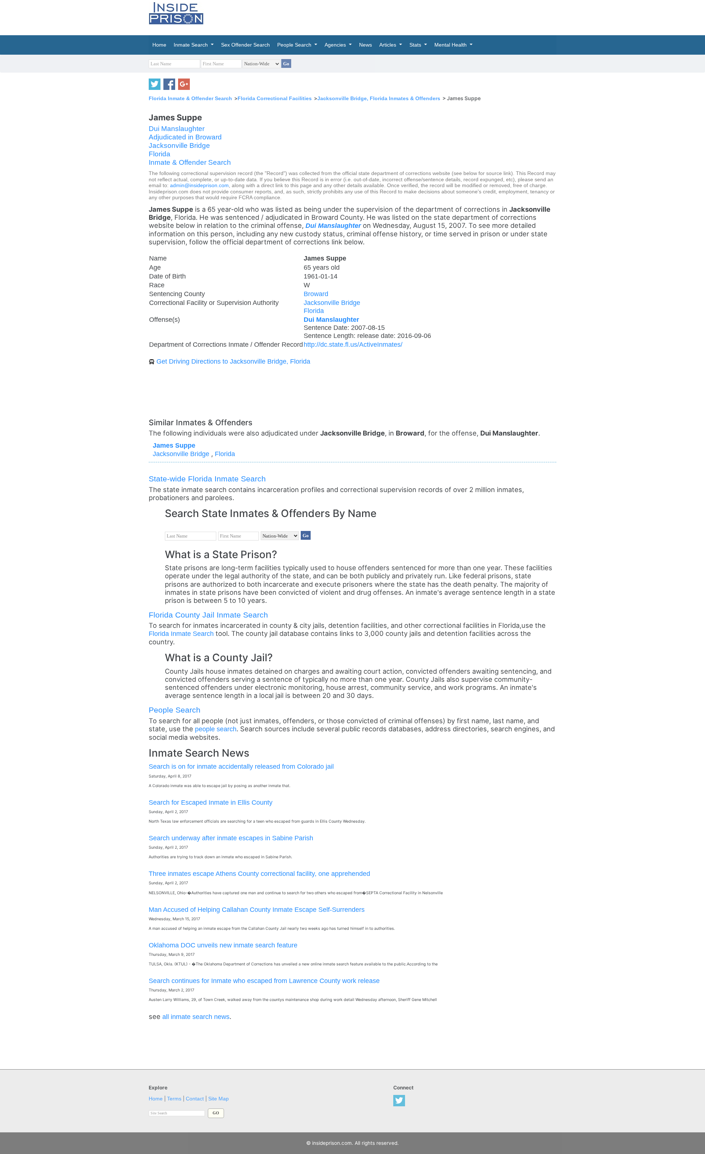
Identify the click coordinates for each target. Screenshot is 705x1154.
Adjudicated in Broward (185, 137)
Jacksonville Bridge (179, 145)
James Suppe (174, 445)
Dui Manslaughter (177, 128)
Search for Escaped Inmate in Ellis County (210, 802)
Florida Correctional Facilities (275, 98)
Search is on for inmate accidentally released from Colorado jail (241, 766)
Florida (159, 154)
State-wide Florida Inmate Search (207, 478)
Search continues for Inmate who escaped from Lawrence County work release (264, 980)
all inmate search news (195, 1016)
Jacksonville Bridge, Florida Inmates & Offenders (378, 98)
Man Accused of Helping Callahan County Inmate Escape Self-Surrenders (257, 909)
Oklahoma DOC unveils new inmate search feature (223, 945)
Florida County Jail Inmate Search (208, 615)
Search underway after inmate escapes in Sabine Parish (231, 838)
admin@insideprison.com (199, 185)
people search (215, 729)
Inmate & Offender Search (190, 162)
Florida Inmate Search (181, 633)
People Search (174, 710)
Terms (174, 1099)
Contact (195, 1099)
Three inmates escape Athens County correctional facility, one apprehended (259, 873)
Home (156, 1099)
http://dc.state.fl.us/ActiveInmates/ (353, 344)
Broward (316, 294)
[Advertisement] (387, 16)
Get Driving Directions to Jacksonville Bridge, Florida (233, 361)
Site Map (218, 1099)
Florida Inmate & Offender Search (190, 98)
